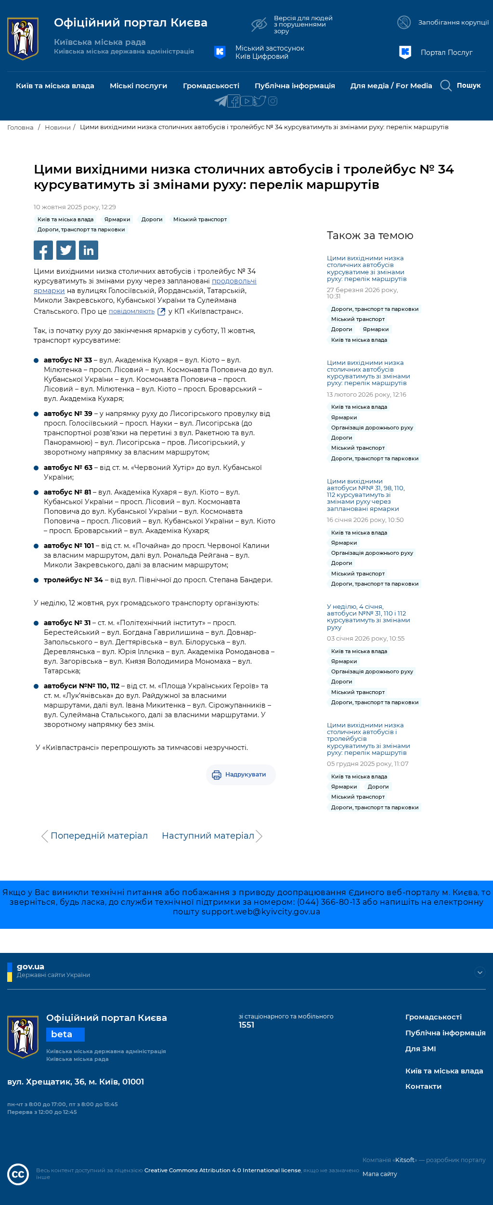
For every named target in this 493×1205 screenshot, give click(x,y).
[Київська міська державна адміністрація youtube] (246, 101)
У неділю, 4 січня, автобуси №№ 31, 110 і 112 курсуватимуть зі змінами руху (368, 616)
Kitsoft (405, 1160)
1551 (246, 1025)
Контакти (423, 1086)
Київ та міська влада (444, 1071)
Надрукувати (245, 774)
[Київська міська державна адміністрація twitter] (259, 101)
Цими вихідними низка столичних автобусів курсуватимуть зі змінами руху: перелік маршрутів (368, 373)
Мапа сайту (380, 1174)
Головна (20, 127)
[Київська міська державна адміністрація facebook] (233, 101)
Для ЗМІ (420, 1049)
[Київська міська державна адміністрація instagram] (272, 101)
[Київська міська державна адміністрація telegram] (220, 101)
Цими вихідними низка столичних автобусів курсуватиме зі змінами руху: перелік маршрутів (367, 268)
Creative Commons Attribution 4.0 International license (222, 1170)
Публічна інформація (445, 1033)
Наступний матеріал (208, 835)
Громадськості (433, 1017)
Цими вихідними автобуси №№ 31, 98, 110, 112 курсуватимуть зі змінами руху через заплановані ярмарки (366, 494)
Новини (58, 127)
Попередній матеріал (99, 835)
